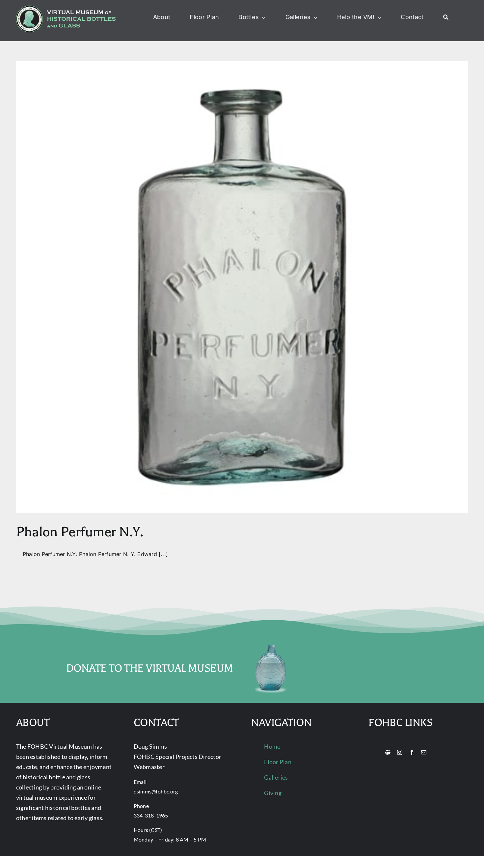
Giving (272, 792)
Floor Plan (277, 761)
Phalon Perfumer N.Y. (79, 532)
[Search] (445, 17)
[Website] (387, 752)
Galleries (276, 777)
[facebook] (412, 752)
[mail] (423, 752)
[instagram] (399, 752)
